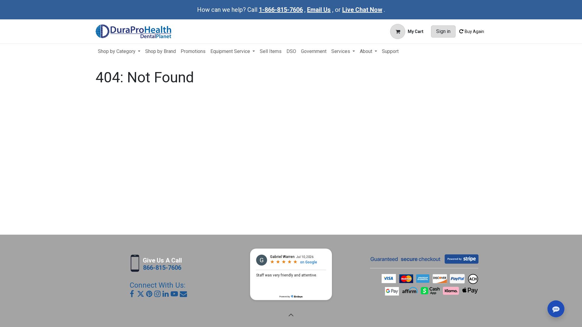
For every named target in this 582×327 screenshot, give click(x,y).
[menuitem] (119, 51)
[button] (291, 315)
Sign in (443, 31)
